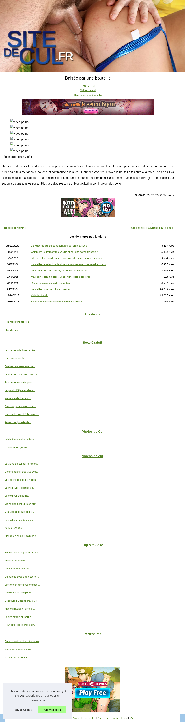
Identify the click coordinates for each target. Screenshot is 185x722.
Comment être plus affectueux (22, 641)
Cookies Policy (120, 718)
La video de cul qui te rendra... (22, 463)
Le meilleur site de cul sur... (20, 519)
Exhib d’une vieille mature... (20, 438)
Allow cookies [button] (52, 709)
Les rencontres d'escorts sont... (22, 584)
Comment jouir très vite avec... (22, 471)
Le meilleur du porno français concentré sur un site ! (61, 270)
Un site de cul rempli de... (19, 592)
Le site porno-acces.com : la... (22, 374)
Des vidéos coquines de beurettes (50, 283)
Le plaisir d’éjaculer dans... (20, 390)
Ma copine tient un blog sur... (21, 503)
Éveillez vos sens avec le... (20, 366)
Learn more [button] (37, 700)
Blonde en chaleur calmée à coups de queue (56, 301)
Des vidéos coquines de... (19, 511)
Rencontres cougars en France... (23, 552)
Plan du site (11, 329)
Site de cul (89, 86)
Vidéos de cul (88, 90)
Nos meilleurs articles (17, 321)
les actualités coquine (17, 657)
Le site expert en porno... (19, 616)
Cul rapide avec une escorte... (22, 576)
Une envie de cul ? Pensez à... (22, 414)
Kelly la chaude (39, 295)
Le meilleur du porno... (17, 495)
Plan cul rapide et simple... (20, 608)
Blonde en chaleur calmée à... (22, 535)
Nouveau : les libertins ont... (20, 624)
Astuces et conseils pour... (19, 382)
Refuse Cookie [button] (23, 709)
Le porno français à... (17, 447)
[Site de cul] (92, 36)
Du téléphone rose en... (18, 568)
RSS (132, 718)
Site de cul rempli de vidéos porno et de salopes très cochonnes (67, 258)
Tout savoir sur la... (15, 358)
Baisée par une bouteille (88, 94)
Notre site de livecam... (18, 398)
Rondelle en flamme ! (15, 227)
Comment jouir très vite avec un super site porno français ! (64, 252)
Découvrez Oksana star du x (21, 600)
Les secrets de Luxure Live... (21, 350)
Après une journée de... (18, 422)
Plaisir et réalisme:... (16, 560)
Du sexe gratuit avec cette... (20, 406)
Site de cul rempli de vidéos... (21, 479)
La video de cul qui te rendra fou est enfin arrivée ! (60, 245)
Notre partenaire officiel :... (20, 649)
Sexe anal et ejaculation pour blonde (152, 227)
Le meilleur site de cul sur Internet (50, 289)
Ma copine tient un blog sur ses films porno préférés (60, 276)
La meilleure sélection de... (20, 487)
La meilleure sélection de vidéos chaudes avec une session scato (68, 264)
